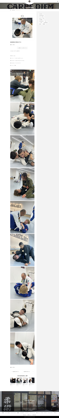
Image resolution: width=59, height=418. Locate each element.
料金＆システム (38, 412)
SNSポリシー (55, 412)
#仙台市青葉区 (40, 19)
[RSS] (31, 402)
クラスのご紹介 (22, 412)
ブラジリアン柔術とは (7, 412)
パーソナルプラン (27, 412)
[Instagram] (27, 402)
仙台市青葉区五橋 (45, 22)
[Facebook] (29, 402)
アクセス (42, 412)
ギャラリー (45, 412)
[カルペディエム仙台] (29, 1)
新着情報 (3, 412)
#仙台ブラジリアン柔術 (41, 18)
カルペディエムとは (13, 412)
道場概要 (18, 412)
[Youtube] (30, 402)
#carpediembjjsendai (41, 15)
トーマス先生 (40, 22)
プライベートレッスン (32, 412)
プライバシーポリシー (50, 412)
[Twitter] (28, 402)
